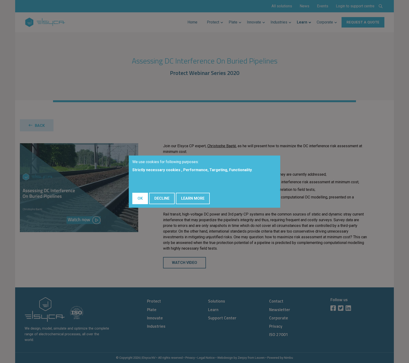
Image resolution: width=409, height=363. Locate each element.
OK (140, 198)
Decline (161, 198)
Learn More (192, 198)
